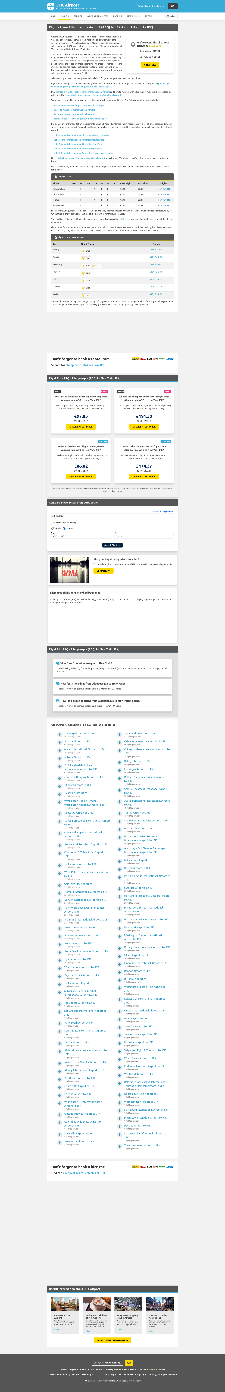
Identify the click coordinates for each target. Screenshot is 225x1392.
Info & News (133, 16)
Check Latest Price (80, 426)
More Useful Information (112, 1340)
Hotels (148, 16)
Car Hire (78, 16)
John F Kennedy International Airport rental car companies (81, 135)
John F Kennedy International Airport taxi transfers (78, 148)
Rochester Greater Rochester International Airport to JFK (141, 840)
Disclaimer (141, 1369)
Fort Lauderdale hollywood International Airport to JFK (80, 768)
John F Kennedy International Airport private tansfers (79, 140)
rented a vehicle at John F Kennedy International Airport (83, 92)
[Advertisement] (112, 332)
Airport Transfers (97, 16)
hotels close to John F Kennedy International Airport (80, 158)
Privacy (151, 1369)
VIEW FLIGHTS (164, 189)
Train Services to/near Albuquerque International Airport (80, 119)
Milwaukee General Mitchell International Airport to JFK (80, 994)
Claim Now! (103, 571)
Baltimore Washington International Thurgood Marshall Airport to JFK (145, 1085)
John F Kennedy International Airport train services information (84, 153)
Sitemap (161, 1369)
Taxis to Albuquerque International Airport (74, 114)
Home (52, 16)
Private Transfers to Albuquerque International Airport (79, 105)
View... (57, 1329)
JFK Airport (76, 6)
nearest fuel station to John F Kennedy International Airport (93, 95)
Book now (150, 65)
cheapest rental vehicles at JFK (84, 1173)
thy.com (126, 219)
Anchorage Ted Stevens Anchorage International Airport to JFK (144, 851)
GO (172, 6)
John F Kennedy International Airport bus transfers (78, 144)
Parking (117, 16)
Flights (64, 16)
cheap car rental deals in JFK (85, 365)
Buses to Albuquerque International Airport (74, 110)
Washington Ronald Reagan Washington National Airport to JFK (85, 804)
